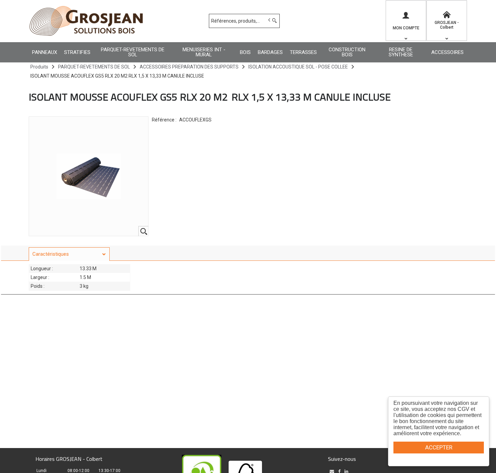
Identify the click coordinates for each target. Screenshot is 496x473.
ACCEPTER (438, 447)
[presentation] (69, 254)
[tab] (69, 254)
